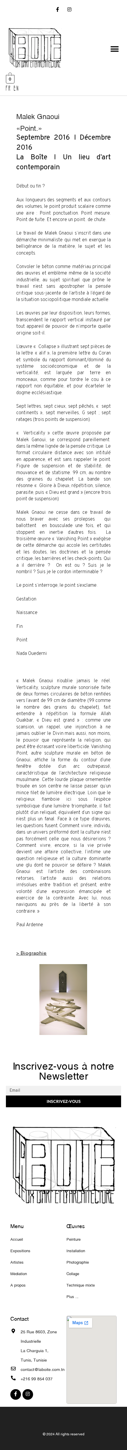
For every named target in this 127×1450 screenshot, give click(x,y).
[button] (114, 49)
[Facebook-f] (58, 10)
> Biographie (31, 952)
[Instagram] (69, 10)
